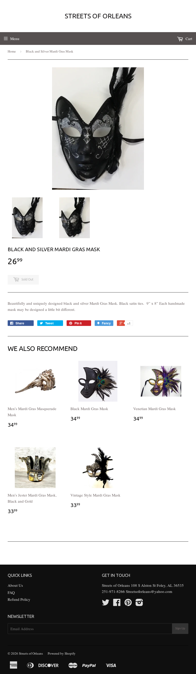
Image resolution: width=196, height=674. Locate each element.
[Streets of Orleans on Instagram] (139, 603)
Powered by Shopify (62, 653)
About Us (15, 585)
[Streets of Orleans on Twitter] (105, 603)
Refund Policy (19, 599)
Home (12, 51)
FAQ (11, 592)
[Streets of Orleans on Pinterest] (128, 603)
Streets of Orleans (98, 16)
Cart (188, 38)
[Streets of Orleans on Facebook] (117, 603)
